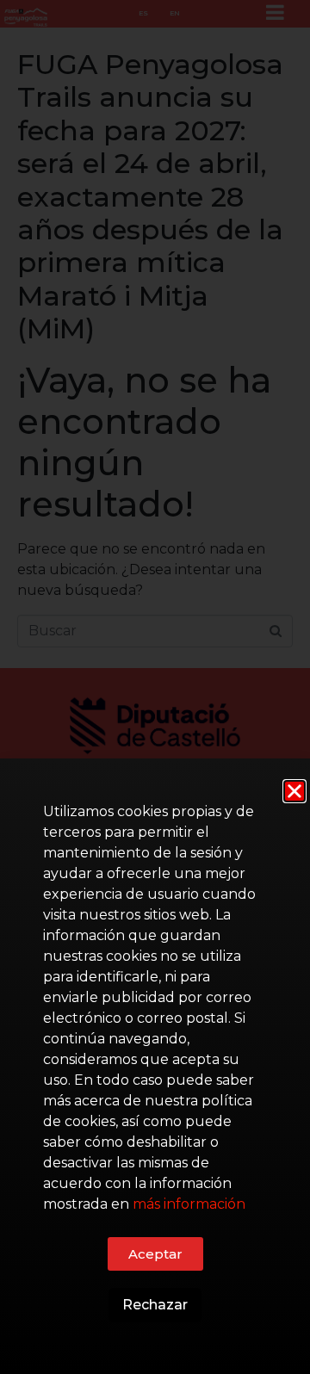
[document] (155, 687)
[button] (294, 791)
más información (189, 1204)
